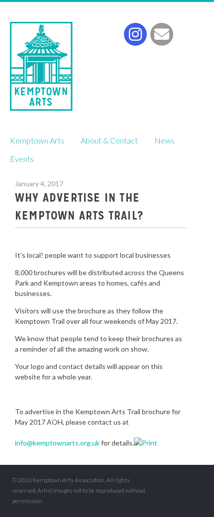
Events (22, 158)
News (164, 140)
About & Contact (109, 140)
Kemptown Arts (41, 66)
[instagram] (135, 34)
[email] (161, 34)
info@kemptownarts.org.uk (57, 443)
